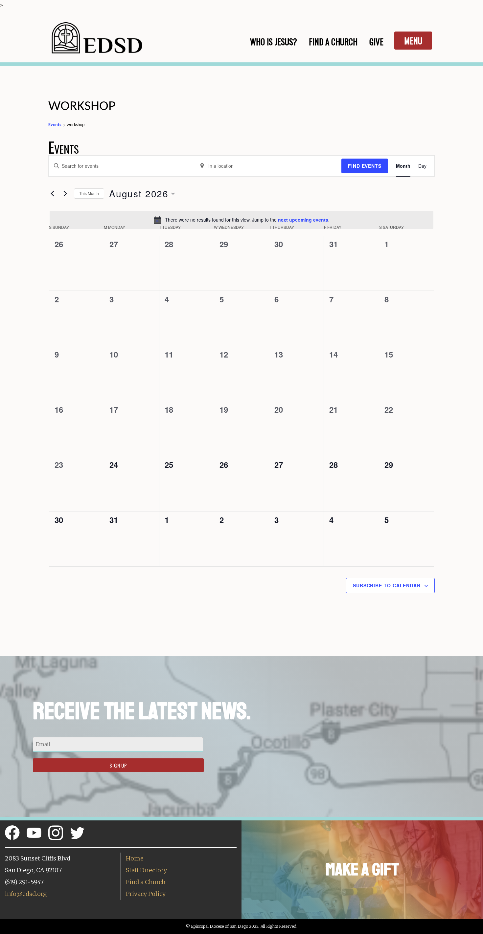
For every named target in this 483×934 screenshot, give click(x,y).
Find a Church (146, 882)
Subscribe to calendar (387, 585)
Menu (413, 40)
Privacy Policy (146, 894)
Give (376, 41)
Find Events (364, 166)
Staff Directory (146, 870)
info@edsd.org (26, 894)
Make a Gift (362, 869)
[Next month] (65, 194)
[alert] (241, 220)
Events (54, 124)
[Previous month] (52, 194)
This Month (89, 193)
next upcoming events (303, 219)
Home (135, 858)
